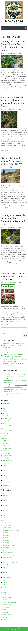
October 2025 (6, 428)
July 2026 (5, 406)
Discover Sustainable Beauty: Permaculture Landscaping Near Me (11, 161)
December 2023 (7, 483)
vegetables (6, 607)
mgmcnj (6, 374)
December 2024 (7, 453)
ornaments (5, 570)
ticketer (5, 595)
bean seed (5, 498)
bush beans (6, 508)
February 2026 (7, 418)
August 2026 (6, 403)
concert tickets (7, 525)
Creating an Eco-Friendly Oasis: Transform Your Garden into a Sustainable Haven (13, 219)
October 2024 (6, 458)
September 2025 (7, 431)
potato (4, 575)
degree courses (7, 528)
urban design (6, 600)
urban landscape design (9, 602)
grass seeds (6, 542)
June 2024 (5, 468)
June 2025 (5, 438)
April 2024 (5, 473)
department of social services (11, 530)
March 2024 (6, 475)
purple (4, 580)
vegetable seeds (7, 604)
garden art (6, 540)
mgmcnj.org (14, 21)
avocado (5, 495)
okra (4, 567)
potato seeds (6, 577)
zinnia (4, 619)
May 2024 (5, 470)
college (4, 523)
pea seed (5, 572)
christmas (5, 518)
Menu (3, 28)
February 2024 (7, 478)
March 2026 (6, 416)
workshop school (7, 614)
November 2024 (7, 455)
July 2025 (5, 436)
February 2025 (7, 448)
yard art (5, 617)
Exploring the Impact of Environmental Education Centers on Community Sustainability (13, 345)
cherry (4, 515)
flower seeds (6, 535)
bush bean (5, 505)
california (5, 513)
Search (3, 333)
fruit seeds (6, 537)
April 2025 (5, 443)
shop (4, 590)
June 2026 (5, 408)
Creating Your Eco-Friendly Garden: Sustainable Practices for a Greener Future (14, 45)
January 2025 (6, 450)
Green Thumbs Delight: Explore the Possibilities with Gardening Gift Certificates (15, 376)
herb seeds (6, 547)
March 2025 (6, 445)
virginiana (5, 612)
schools (5, 582)
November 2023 (7, 485)
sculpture (5, 585)
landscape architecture (9, 555)
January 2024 (6, 480)
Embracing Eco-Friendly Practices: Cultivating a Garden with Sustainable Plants (12, 102)
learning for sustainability (10, 562)
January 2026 (6, 421)
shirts (4, 587)
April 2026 (5, 413)
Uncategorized (17, 53)
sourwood (5, 592)
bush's (4, 510)
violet (4, 609)
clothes (4, 520)
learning (5, 560)
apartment (5, 493)
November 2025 (7, 426)
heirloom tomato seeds (9, 545)
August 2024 (6, 463)
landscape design (7, 557)
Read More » (4, 90)
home (4, 550)
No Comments (6, 53)
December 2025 (7, 423)
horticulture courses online (10, 552)
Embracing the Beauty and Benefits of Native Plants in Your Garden (14, 276)
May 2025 (5, 441)
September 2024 (7, 460)
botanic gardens (7, 503)
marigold (5, 565)
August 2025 (6, 433)
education (5, 533)
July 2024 (5, 465)
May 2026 (5, 411)
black (4, 500)
